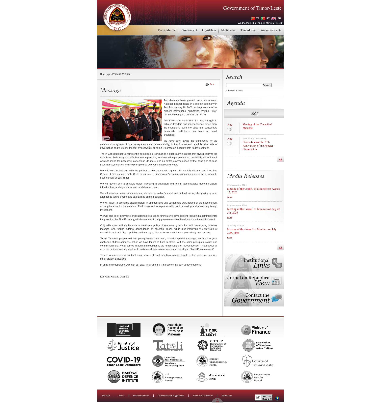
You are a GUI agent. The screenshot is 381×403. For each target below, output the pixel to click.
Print (212, 84)
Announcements (271, 30)
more (229, 196)
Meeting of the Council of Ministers (257, 126)
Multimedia (228, 30)
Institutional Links (141, 395)
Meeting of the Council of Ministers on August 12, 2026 (253, 190)
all (280, 158)
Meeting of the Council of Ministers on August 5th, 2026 (253, 210)
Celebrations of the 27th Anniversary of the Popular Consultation (258, 145)
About (121, 395)
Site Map (106, 395)
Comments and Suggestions (171, 395)
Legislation (209, 30)
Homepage (105, 73)
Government (189, 30)
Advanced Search (234, 91)
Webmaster (227, 395)
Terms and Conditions (203, 395)
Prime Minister (167, 30)
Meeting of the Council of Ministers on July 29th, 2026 (251, 231)
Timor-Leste (248, 30)
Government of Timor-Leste (252, 8)
